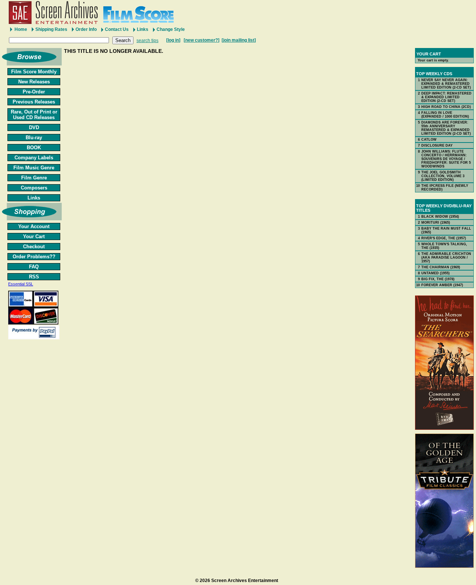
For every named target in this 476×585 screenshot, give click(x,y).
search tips (147, 40)
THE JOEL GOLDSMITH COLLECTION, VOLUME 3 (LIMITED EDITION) (442, 176)
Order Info (86, 29)
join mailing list (238, 40)
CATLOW (429, 139)
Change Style (171, 29)
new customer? (201, 40)
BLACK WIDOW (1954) (440, 216)
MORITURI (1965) (435, 222)
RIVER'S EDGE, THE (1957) (443, 238)
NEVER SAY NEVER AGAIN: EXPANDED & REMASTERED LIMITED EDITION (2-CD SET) (446, 83)
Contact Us (117, 29)
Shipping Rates (51, 29)
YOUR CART (428, 54)
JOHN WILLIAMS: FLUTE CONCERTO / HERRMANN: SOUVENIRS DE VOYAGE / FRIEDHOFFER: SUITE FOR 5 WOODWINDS (446, 159)
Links (142, 29)
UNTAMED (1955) (435, 273)
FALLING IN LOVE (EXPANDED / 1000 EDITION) (445, 114)
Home (21, 29)
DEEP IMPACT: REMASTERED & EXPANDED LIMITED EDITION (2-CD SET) (446, 97)
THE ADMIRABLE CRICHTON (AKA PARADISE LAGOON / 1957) (446, 257)
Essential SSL (20, 284)
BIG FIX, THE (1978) (437, 279)
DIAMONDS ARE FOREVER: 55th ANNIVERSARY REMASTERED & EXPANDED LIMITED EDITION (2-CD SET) (446, 128)
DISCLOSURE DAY (437, 145)
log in (173, 40)
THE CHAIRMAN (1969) (440, 267)
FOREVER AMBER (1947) (442, 285)
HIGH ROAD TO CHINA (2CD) (446, 107)
